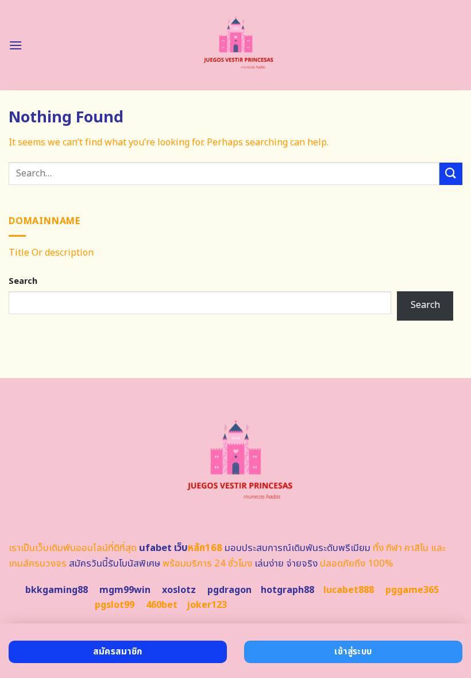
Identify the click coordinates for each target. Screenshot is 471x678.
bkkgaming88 (56, 590)
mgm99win (124, 590)
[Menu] (15, 45)
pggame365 (412, 590)
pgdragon (229, 590)
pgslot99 (114, 605)
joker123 (207, 605)
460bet (161, 605)
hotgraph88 (287, 590)
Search (23, 281)
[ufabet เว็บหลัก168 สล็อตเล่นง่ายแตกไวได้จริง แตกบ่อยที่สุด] (235, 45)
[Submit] (450, 174)
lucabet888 (348, 590)
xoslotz (179, 590)
